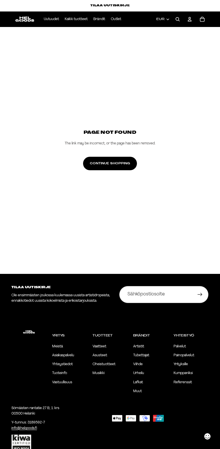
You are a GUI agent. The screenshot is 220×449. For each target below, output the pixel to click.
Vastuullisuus (62, 382)
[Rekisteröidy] (200, 295)
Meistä (57, 346)
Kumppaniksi (183, 373)
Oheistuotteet (104, 364)
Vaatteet (99, 346)
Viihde (138, 364)
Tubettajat (141, 355)
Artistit (138, 346)
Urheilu (138, 373)
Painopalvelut (184, 355)
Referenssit (183, 382)
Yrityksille (181, 364)
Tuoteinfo (59, 373)
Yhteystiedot (62, 364)
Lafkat (138, 382)
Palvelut (180, 346)
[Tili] (189, 19)
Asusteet (100, 355)
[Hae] (177, 19)
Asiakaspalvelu (63, 355)
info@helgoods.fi (24, 428)
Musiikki (99, 373)
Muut (137, 391)
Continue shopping (110, 163)
